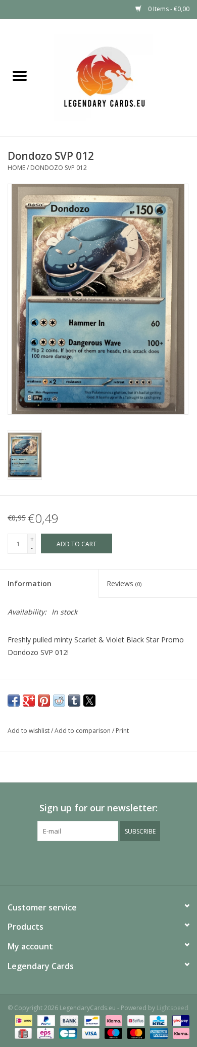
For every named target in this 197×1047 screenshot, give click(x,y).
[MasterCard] (135, 1033)
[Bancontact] (91, 1020)
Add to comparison (83, 730)
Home (16, 167)
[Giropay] (179, 1020)
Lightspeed (172, 1008)
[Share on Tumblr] (74, 700)
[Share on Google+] (29, 700)
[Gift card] (22, 1033)
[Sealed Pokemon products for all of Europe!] (118, 76)
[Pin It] (44, 700)
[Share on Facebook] (14, 700)
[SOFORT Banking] (113, 1020)
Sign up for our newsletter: (98, 808)
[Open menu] (19, 75)
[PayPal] (45, 1020)
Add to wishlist (29, 730)
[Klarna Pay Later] (179, 1033)
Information (30, 583)
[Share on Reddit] (59, 700)
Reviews (124, 583)
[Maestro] (112, 1033)
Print (122, 730)
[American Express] (157, 1033)
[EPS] (44, 1033)
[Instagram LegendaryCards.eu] (98, 862)
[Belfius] (135, 1020)
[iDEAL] (23, 1020)
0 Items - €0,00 (167, 9)
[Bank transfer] (68, 1020)
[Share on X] (89, 700)
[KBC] (157, 1020)
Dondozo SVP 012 (58, 167)
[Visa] (89, 1033)
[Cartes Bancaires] (67, 1033)
